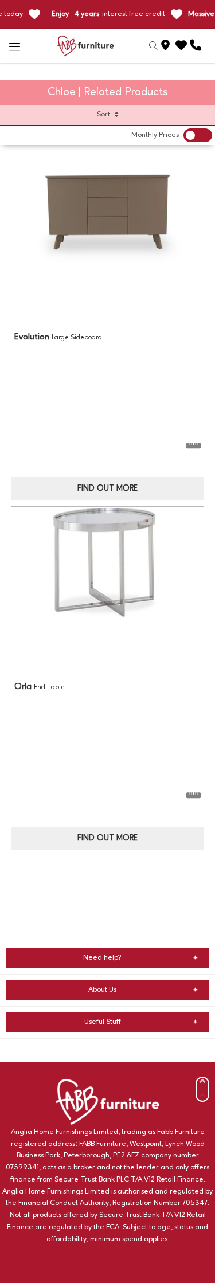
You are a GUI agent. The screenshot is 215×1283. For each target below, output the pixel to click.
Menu (15, 46)
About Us (102, 989)
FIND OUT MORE (107, 488)
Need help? (102, 957)
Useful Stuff (102, 1022)
